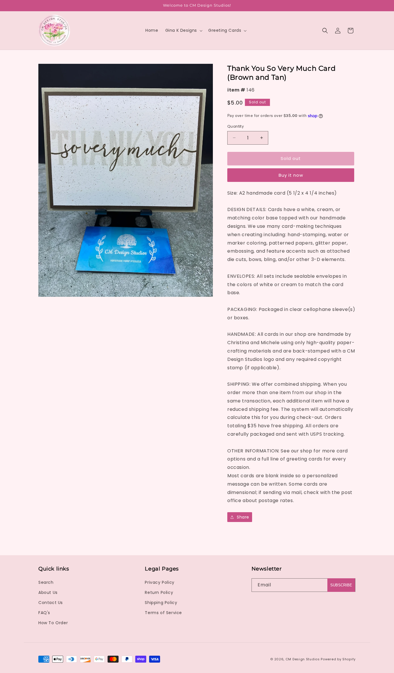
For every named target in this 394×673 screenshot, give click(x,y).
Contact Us (50, 602)
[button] (183, 30)
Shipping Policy (161, 602)
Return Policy (159, 592)
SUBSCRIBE (341, 585)
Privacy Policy (159, 582)
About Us (48, 592)
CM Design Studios (303, 659)
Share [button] (243, 517)
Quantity (235, 126)
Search (46, 582)
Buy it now (291, 175)
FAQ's (44, 613)
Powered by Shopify (338, 659)
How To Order (53, 623)
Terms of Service (163, 613)
